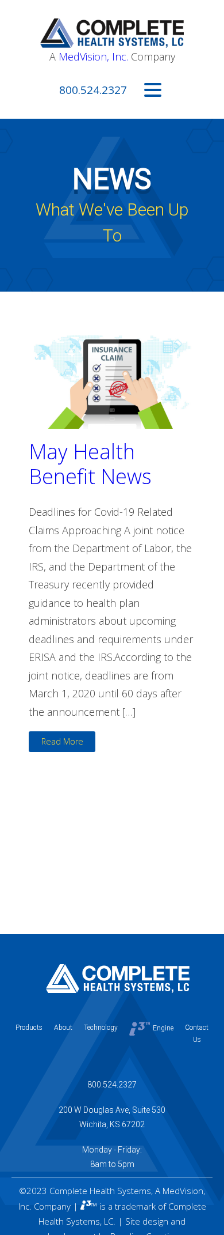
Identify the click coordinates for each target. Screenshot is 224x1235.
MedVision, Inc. (93, 56)
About (63, 1027)
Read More (62, 741)
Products (29, 1027)
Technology (101, 1027)
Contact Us (196, 1033)
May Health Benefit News (90, 464)
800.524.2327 (93, 89)
